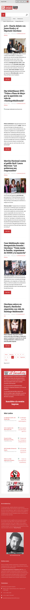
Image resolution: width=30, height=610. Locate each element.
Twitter (22, 1)
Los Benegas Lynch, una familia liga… (10, 418)
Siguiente (22, 357)
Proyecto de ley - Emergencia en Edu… (9, 439)
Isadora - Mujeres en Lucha (8, 21)
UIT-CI (27, 1)
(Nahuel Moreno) (17, 527)
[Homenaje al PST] (15, 484)
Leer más (7, 79)
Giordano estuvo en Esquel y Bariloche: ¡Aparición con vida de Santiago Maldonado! (14, 308)
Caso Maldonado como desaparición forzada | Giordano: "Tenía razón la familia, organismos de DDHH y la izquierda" (15, 248)
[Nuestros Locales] (15, 488)
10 (17, 357)
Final (6, 360)
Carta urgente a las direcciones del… (8, 428)
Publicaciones (20, 18)
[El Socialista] (15, 373)
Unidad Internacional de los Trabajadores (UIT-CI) (12, 569)
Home (14, 18)
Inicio (6, 354)
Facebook (16, 1)
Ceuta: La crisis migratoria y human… (9, 459)
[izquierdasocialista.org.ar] (15, 7)
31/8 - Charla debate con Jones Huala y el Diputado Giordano (15, 28)
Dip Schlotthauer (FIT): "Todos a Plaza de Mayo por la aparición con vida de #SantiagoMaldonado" (14, 96)
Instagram (19, 1)
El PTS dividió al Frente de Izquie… (10, 449)
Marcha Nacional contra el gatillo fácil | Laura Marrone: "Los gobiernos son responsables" (15, 166)
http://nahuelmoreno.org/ (15, 555)
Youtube (25, 1)
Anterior (11, 354)
